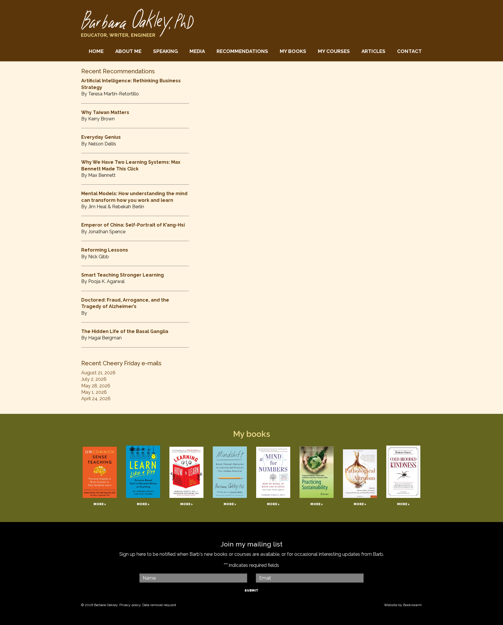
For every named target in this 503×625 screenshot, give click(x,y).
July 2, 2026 (94, 379)
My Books (293, 51)
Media (197, 51)
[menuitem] (96, 51)
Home (96, 51)
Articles (373, 51)
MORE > (99, 504)
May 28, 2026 (95, 386)
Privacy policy (130, 605)
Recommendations (242, 51)
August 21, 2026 (98, 372)
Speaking (165, 51)
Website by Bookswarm (403, 605)
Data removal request (159, 605)
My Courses (334, 51)
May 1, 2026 (94, 392)
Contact (409, 51)
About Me (128, 51)
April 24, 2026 (96, 398)
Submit (251, 590)
